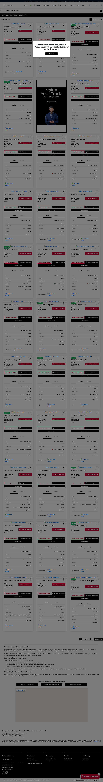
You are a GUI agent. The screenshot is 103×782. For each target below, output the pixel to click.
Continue (51, 53)
